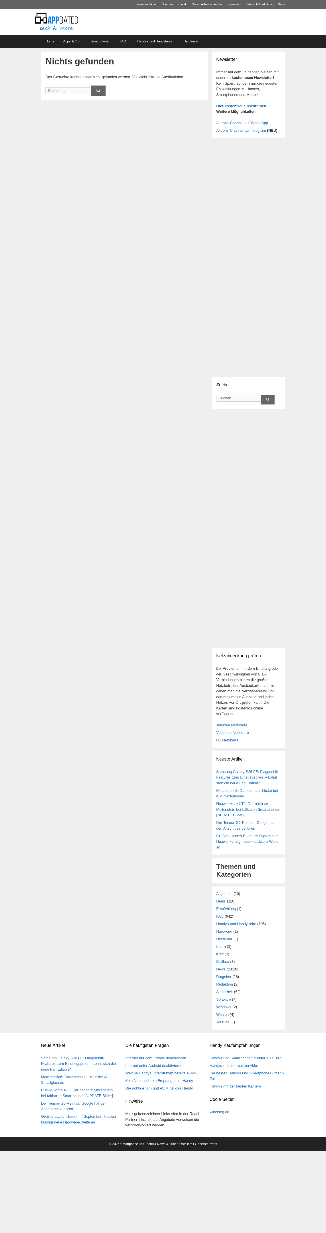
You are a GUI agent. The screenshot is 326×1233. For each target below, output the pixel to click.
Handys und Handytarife (154, 41)
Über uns (167, 4)
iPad (220, 954)
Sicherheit (224, 992)
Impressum (234, 4)
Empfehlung (226, 909)
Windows (223, 1007)
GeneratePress (206, 1144)
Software (223, 999)
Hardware (190, 41)
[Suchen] (98, 91)
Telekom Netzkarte (231, 725)
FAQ (123, 41)
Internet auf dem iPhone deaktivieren (155, 1058)
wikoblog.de (219, 1112)
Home (49, 41)
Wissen (222, 1014)
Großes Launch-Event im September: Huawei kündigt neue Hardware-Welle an (247, 841)
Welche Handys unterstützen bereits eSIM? (161, 1073)
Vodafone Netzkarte (232, 733)
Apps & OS (71, 41)
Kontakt (183, 4)
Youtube (222, 1022)
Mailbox (222, 962)
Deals (221, 901)
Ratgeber (223, 977)
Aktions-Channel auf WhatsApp (242, 123)
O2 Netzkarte (227, 740)
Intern (221, 946)
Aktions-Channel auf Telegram (241, 130)
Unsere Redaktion (145, 4)
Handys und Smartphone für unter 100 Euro (245, 1058)
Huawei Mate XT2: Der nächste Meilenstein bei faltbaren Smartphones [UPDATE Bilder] (248, 809)
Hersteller (224, 939)
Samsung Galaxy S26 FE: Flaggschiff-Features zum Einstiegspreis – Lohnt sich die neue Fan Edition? (248, 777)
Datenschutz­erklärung (259, 4)
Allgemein (224, 894)
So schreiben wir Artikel (207, 4)
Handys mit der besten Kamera (235, 1086)
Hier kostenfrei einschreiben (241, 106)
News (281, 4)
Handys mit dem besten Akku (234, 1066)
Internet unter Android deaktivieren (153, 1066)
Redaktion (224, 984)
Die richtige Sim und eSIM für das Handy (159, 1088)
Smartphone (99, 41)
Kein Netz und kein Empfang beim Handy (159, 1081)
